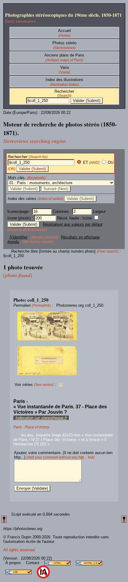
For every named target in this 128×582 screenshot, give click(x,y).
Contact (33, 562)
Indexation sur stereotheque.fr (41, 418)
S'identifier (18, 237)
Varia (64, 67)
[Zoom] (64, 326)
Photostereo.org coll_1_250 (79, 305)
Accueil (64, 30)
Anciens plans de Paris (64, 55)
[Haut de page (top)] (4, 519)
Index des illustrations (64, 79)
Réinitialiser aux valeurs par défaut (72, 224)
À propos (13, 562)
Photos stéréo (64, 43)
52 (61, 384)
